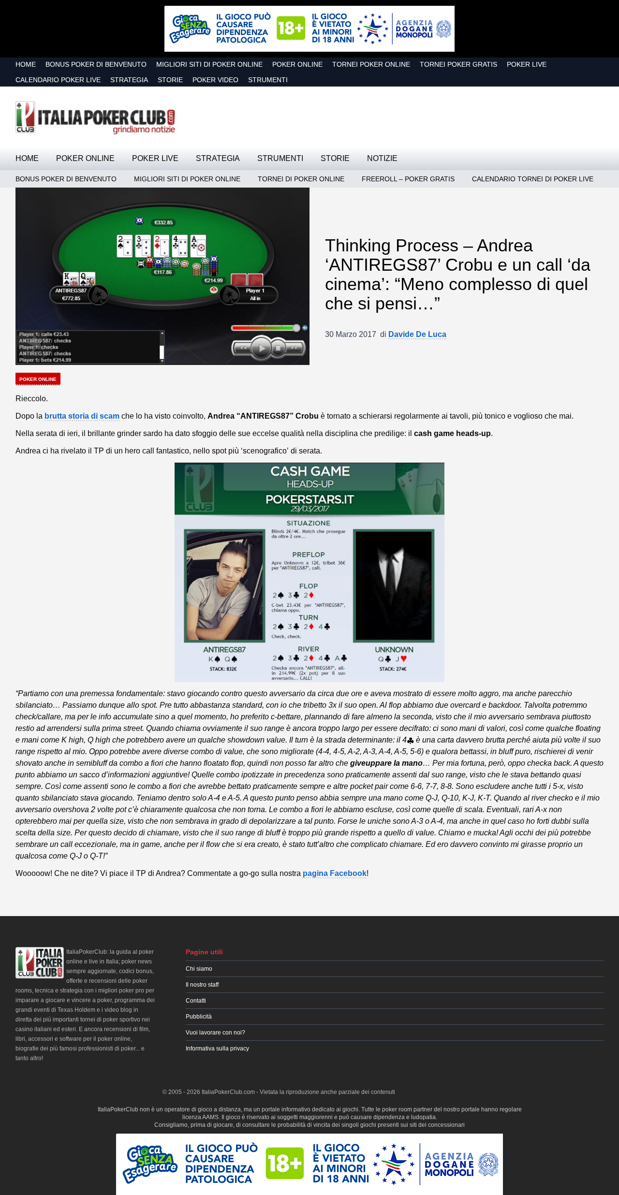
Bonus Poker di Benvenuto (96, 64)
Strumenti (268, 80)
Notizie (382, 158)
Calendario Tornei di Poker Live (532, 179)
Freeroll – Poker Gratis (408, 179)
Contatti (196, 1000)
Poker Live (526, 64)
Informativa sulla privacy (217, 1048)
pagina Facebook (335, 873)
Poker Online (297, 64)
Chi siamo (199, 968)
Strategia (129, 80)
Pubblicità (199, 1016)
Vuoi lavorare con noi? (215, 1032)
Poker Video (215, 80)
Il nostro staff (202, 984)
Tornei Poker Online (371, 64)
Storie (170, 80)
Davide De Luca (417, 334)
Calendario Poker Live (58, 80)
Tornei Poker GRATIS (458, 64)
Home (25, 64)
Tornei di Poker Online (301, 179)
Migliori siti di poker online (209, 64)
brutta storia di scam (81, 416)
